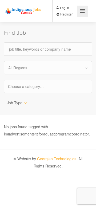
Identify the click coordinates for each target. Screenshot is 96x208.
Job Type (14, 102)
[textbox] (30, 86)
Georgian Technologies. (57, 158)
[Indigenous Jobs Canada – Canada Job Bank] (23, 6)
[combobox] (48, 67)
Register (66, 14)
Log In (64, 7)
